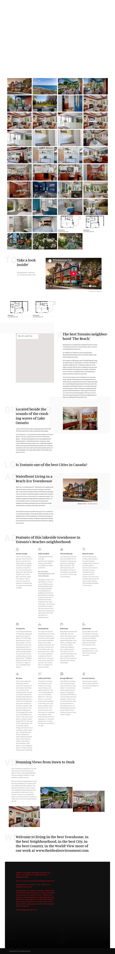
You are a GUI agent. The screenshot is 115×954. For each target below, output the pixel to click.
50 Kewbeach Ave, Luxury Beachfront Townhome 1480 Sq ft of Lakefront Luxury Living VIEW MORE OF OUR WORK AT (41, 53)
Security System (88, 678)
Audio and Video (44, 678)
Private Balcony (66, 554)
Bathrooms (86, 628)
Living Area (20, 628)
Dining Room (43, 628)
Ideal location (87, 554)
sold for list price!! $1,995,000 (57, 36)
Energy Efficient (66, 678)
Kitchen (19, 678)
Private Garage (21, 554)
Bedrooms (64, 628)
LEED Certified (43, 554)
